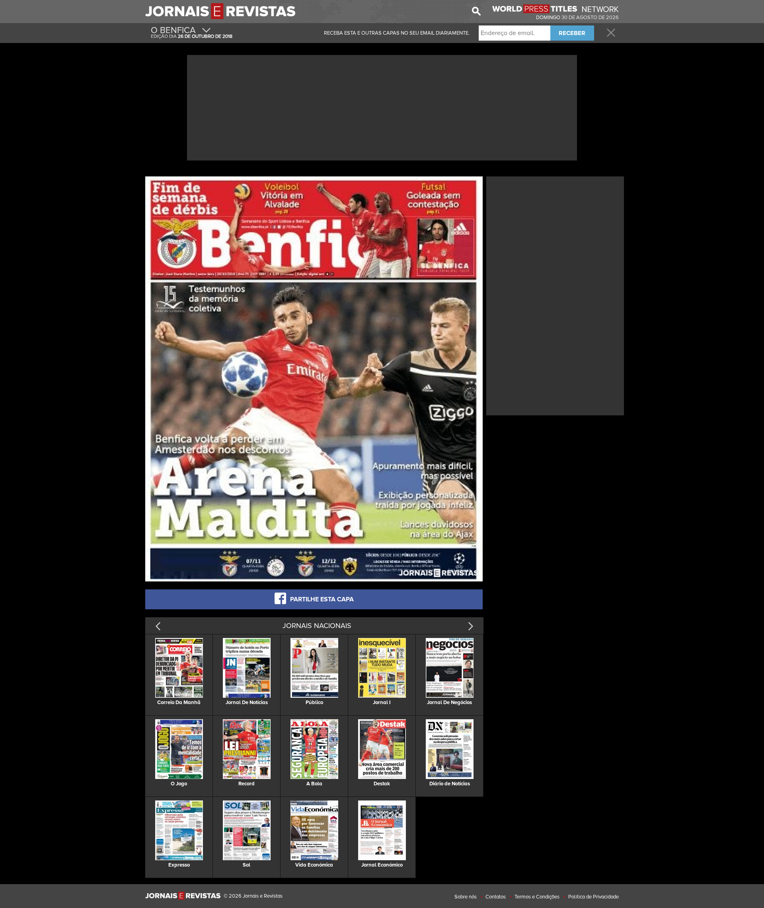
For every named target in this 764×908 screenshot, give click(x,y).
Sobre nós (465, 897)
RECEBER (572, 33)
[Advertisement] (382, 107)
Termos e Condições (537, 897)
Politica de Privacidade (593, 897)
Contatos (495, 897)
